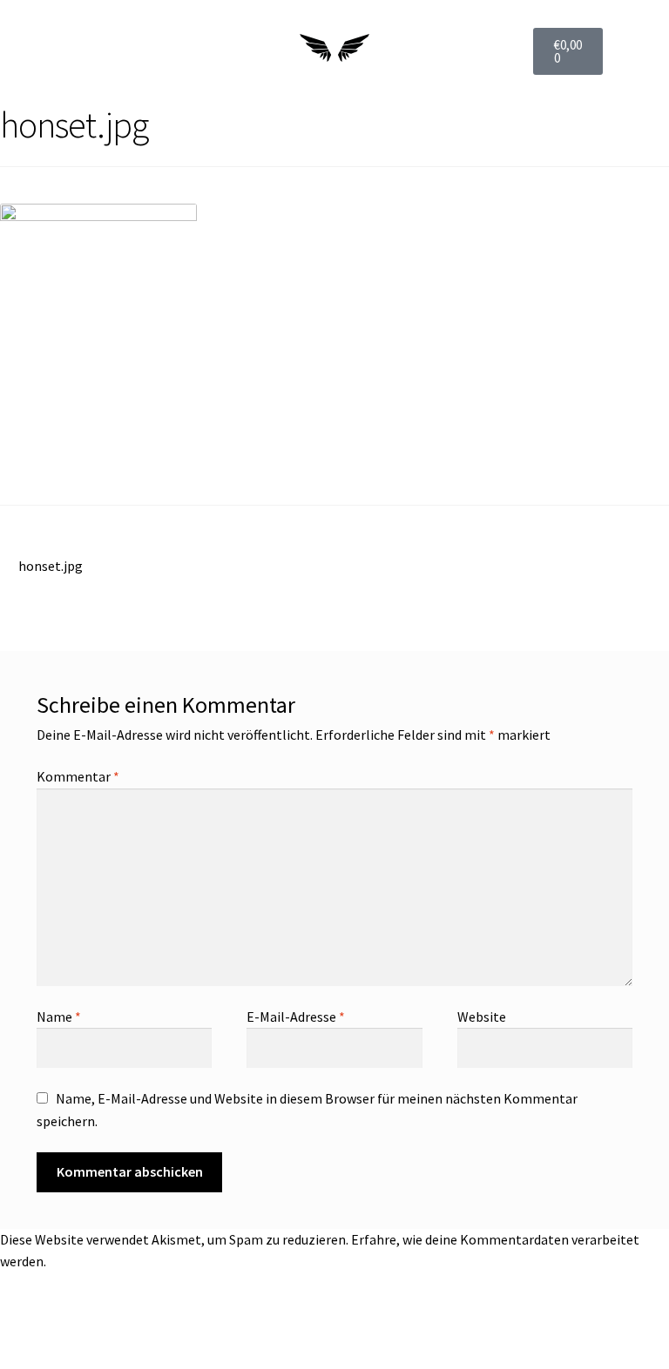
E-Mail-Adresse (296, 1016)
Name (59, 1016)
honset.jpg (50, 564)
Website (481, 1016)
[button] (38, 51)
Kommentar (78, 776)
